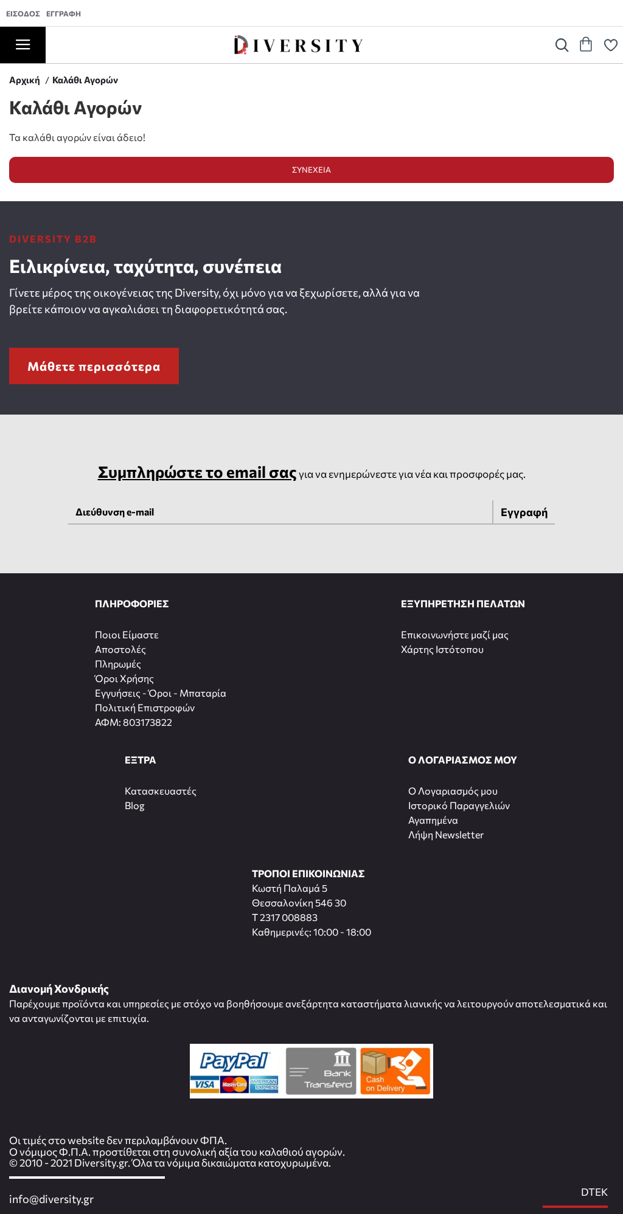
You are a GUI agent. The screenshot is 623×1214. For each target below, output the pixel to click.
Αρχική (24, 79)
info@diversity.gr (51, 1199)
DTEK (594, 1192)
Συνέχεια (311, 169)
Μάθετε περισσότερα (94, 366)
